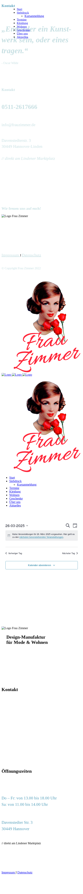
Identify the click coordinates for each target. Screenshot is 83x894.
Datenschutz (31, 255)
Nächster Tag (68, 553)
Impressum (11, 255)
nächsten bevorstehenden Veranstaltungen (41, 537)
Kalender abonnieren (39, 565)
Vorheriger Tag (15, 553)
